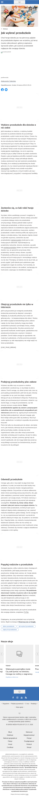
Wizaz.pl (29, 744)
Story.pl (29, 747)
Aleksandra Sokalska (8, 81)
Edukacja (5, 29)
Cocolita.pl (10, 747)
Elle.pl (10, 732)
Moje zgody (19, 707)
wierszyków (5, 168)
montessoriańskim (10, 247)
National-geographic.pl (10, 738)
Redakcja (33, 704)
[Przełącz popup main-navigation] (2, 2)
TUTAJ (26, 612)
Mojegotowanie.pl (29, 735)
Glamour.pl (29, 732)
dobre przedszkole (8, 626)
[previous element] (1, 664)
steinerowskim (16, 240)
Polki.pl (10, 741)
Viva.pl (10, 744)
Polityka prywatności (17, 704)
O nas (27, 704)
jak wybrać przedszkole (26, 626)
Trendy (8, 665)
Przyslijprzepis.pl (29, 741)
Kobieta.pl (10, 735)
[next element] (37, 664)
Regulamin (6, 704)
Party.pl (29, 738)
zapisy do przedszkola (10, 629)
